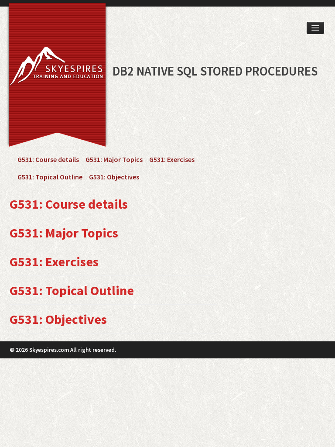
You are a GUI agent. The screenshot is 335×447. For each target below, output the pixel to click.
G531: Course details (48, 159)
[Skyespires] (55, 68)
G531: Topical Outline (49, 177)
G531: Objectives (114, 177)
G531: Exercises (172, 159)
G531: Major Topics (114, 159)
